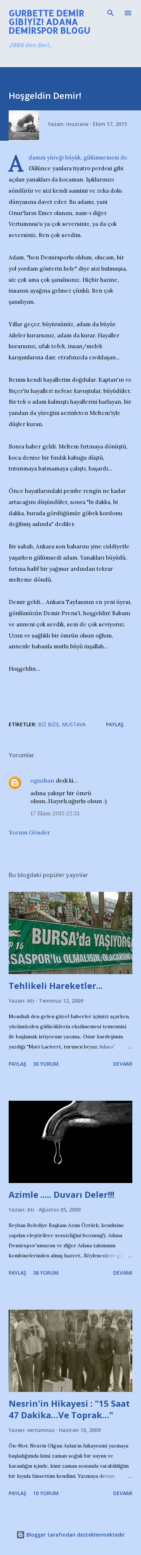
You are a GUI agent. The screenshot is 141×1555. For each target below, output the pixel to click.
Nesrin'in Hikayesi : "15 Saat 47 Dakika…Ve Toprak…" (69, 1409)
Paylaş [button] (115, 724)
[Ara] (110, 13)
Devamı (122, 1063)
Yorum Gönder (29, 832)
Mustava (74, 724)
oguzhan (42, 780)
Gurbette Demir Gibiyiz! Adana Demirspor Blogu (49, 21)
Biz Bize (48, 724)
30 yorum (46, 1063)
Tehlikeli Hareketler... (56, 985)
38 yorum (46, 1272)
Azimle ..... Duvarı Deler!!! (61, 1194)
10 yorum (46, 1493)
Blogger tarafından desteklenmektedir (75, 1534)
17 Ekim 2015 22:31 (55, 813)
